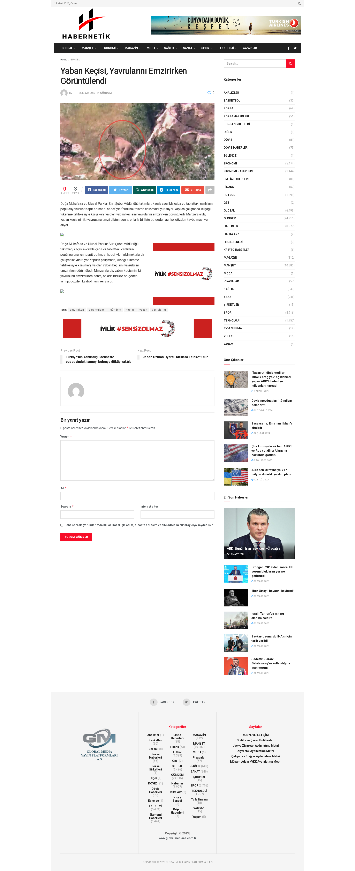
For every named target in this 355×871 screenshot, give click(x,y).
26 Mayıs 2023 (87, 92)
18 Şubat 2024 (261, 433)
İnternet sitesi (150, 506)
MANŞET (88, 48)
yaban (143, 309)
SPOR (205, 48)
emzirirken (77, 309)
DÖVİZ (228, 139)
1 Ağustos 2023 (262, 460)
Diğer (228, 132)
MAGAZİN (131, 48)
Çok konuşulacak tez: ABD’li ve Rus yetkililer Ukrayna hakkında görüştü (271, 450)
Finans (229, 187)
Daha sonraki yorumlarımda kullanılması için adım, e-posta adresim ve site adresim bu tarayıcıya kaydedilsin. (139, 525)
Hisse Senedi (233, 242)
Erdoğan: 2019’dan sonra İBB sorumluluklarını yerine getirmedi (272, 571)
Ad (63, 488)
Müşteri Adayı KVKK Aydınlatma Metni (255, 761)
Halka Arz (231, 234)
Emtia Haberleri (236, 179)
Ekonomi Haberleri (238, 171)
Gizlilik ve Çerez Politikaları (255, 740)
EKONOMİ (109, 48)
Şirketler (231, 304)
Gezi (227, 202)
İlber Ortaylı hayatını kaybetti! (272, 591)
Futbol (229, 195)
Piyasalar (231, 281)
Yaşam (228, 344)
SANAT (187, 48)
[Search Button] (290, 63)
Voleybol (231, 336)
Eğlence (230, 155)
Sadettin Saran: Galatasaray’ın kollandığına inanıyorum (270, 663)
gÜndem (115, 309)
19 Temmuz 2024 (262, 410)
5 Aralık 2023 (261, 391)
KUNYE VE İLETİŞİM (255, 735)
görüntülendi (97, 309)
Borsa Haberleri (236, 116)
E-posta (67, 506)
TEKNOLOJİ (226, 48)
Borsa (228, 108)
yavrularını (159, 309)
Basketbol (232, 100)
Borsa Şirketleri (237, 124)
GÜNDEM (75, 59)
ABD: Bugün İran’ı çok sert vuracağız (253, 548)
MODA (151, 48)
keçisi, (130, 309)
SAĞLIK (169, 48)
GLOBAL (67, 48)
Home (63, 59)
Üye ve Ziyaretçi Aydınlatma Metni (256, 745)
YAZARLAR (250, 48)
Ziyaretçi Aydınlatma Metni (255, 751)
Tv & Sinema (233, 328)
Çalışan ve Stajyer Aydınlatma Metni (255, 756)
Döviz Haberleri (236, 147)
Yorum (66, 436)
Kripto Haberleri (237, 249)
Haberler (231, 226)
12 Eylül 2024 (261, 479)
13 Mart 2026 (236, 554)
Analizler (231, 92)
